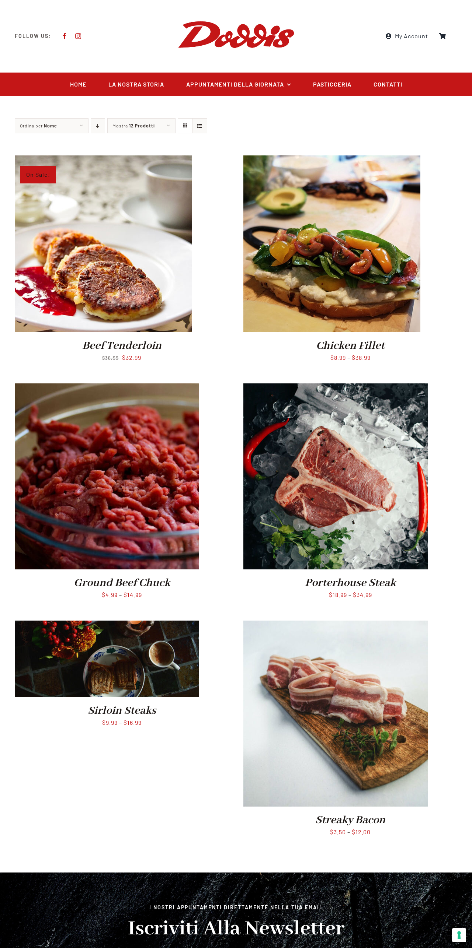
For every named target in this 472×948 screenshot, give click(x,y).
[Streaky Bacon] (335, 625)
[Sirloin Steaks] (107, 625)
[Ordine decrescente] (98, 125)
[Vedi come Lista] (199, 126)
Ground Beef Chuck (122, 583)
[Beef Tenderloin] (103, 160)
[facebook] (65, 36)
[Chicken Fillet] (331, 160)
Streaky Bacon (350, 820)
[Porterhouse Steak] (335, 388)
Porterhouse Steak (350, 583)
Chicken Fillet (350, 346)
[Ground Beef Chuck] (107, 388)
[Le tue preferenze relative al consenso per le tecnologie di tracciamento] (459, 935)
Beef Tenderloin (122, 346)
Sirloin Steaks (122, 711)
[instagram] (78, 36)
